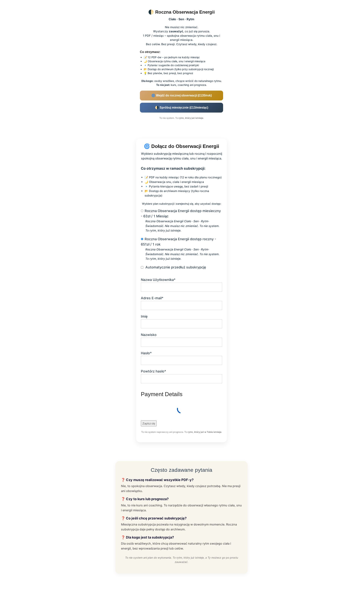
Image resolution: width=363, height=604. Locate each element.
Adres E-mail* (152, 298)
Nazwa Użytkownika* (158, 280)
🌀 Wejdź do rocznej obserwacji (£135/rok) (181, 95)
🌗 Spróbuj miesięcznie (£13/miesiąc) (181, 107)
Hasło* (146, 353)
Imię (144, 316)
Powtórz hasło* (153, 371)
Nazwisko (149, 335)
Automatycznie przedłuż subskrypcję (175, 267)
